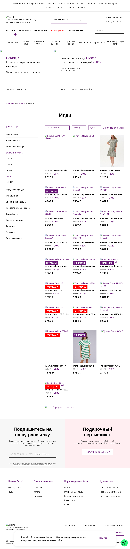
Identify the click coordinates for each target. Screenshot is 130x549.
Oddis (9, 164)
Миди (9, 176)
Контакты (92, 4)
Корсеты (68, 487)
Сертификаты (76, 31)
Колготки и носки (14, 220)
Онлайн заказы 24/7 (77, 7)
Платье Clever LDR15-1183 (84, 266)
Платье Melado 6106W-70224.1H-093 (57, 266)
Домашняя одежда (55, 42)
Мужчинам (40, 31)
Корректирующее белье (115, 42)
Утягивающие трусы (73, 492)
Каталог (10, 31)
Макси (10, 182)
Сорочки (38, 487)
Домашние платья (39, 42)
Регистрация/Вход (115, 17)
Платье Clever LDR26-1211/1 (112, 290)
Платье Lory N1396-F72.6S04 (57, 242)
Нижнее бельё (15, 481)
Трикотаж (10, 226)
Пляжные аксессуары (110, 496)
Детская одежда (14, 238)
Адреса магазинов (54, 7)
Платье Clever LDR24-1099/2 (84, 366)
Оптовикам (72, 4)
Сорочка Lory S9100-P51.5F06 (112, 314)
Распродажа (57, 31)
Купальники (85, 43)
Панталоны (69, 500)
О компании (19, 4)
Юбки (66, 504)
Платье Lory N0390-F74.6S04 (112, 242)
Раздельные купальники (112, 492)
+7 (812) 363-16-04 (113, 21)
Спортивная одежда (16, 202)
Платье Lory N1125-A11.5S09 (84, 194)
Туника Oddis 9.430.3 (110, 366)
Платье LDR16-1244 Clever (57, 170)
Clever (10, 158)
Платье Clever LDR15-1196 (57, 290)
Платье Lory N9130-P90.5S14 (84, 218)
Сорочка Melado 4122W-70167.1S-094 (112, 266)
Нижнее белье (25, 42)
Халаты (37, 492)
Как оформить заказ (36, 4)
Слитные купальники (110, 487)
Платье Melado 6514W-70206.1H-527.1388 (57, 366)
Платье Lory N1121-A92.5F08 (84, 242)
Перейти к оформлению (97, 452)
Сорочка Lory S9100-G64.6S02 (112, 218)
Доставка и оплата (56, 4)
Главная (10, 103)
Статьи (83, 4)
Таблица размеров (108, 4)
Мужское (10, 232)
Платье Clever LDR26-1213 (84, 170)
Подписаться (42, 454)
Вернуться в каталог (64, 407)
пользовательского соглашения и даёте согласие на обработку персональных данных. (34, 463)
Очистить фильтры (113, 127)
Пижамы (38, 496)
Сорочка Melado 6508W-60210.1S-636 (57, 390)
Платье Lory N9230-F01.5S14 (57, 194)
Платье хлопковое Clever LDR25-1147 (84, 314)
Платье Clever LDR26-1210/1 (84, 290)
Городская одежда (70, 42)
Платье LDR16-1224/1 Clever (57, 218)
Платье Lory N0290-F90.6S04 (112, 194)
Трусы (10, 492)
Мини (9, 170)
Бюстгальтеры (15, 487)
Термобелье (99, 43)
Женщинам (24, 31)
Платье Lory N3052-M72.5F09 (112, 170)
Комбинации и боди (74, 496)
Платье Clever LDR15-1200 (57, 314)
